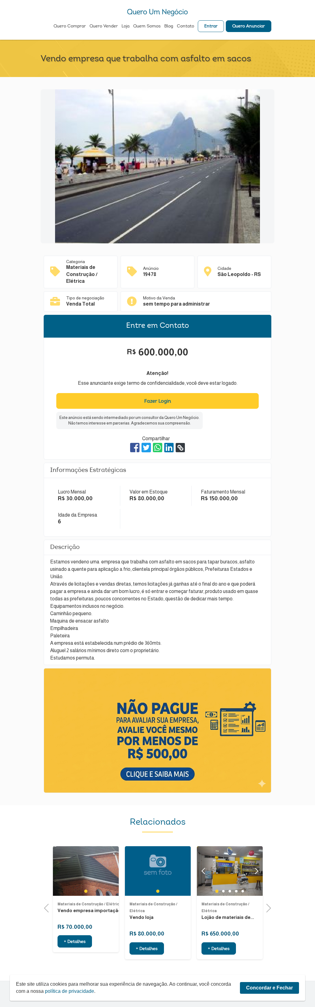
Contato (185, 26)
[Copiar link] (180, 447)
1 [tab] (85, 891)
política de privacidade (69, 991)
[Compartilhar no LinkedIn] (169, 447)
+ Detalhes (75, 942)
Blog (168, 26)
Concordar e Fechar (269, 987)
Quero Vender (104, 26)
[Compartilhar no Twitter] (146, 447)
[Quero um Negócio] (157, 12)
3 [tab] (230, 891)
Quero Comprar (70, 26)
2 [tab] (223, 891)
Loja (126, 26)
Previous (48, 907)
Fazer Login (157, 401)
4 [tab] (236, 891)
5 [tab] (243, 891)
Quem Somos (147, 26)
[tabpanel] (86, 871)
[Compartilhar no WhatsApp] (157, 447)
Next (255, 871)
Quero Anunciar (248, 26)
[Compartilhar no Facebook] (135, 447)
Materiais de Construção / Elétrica (89, 904)
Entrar (210, 26)
